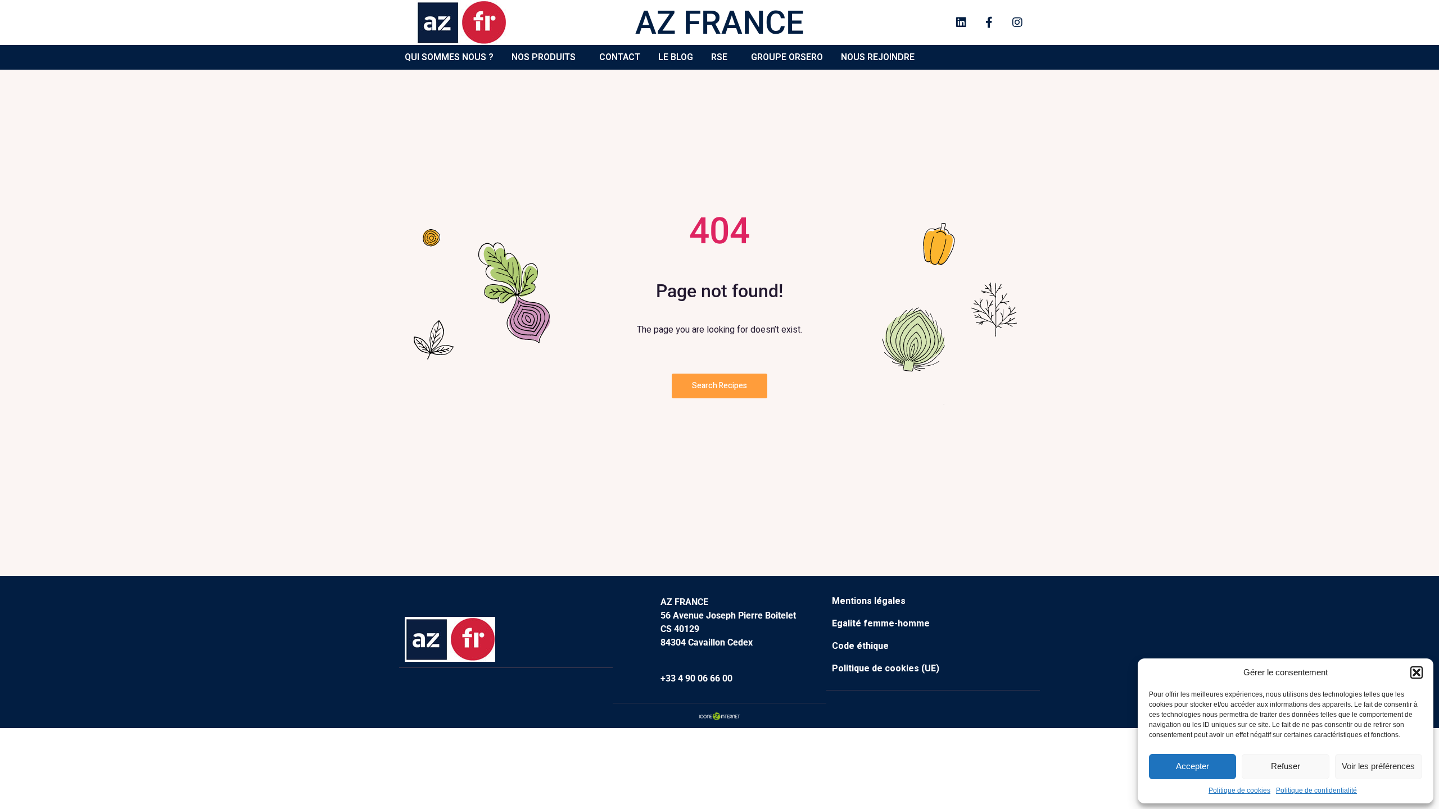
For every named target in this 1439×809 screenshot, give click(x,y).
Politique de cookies (1239, 790)
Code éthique (860, 646)
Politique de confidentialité (1316, 790)
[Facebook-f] (989, 22)
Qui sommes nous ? (449, 57)
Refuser (1285, 766)
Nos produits (544, 57)
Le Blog (675, 57)
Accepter (1192, 766)
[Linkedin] (961, 22)
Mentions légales (869, 601)
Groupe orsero (787, 57)
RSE (719, 57)
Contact (619, 57)
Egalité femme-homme (881, 623)
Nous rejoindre (878, 57)
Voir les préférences (1378, 766)
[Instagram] (1017, 22)
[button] (1416, 672)
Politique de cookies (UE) (885, 668)
